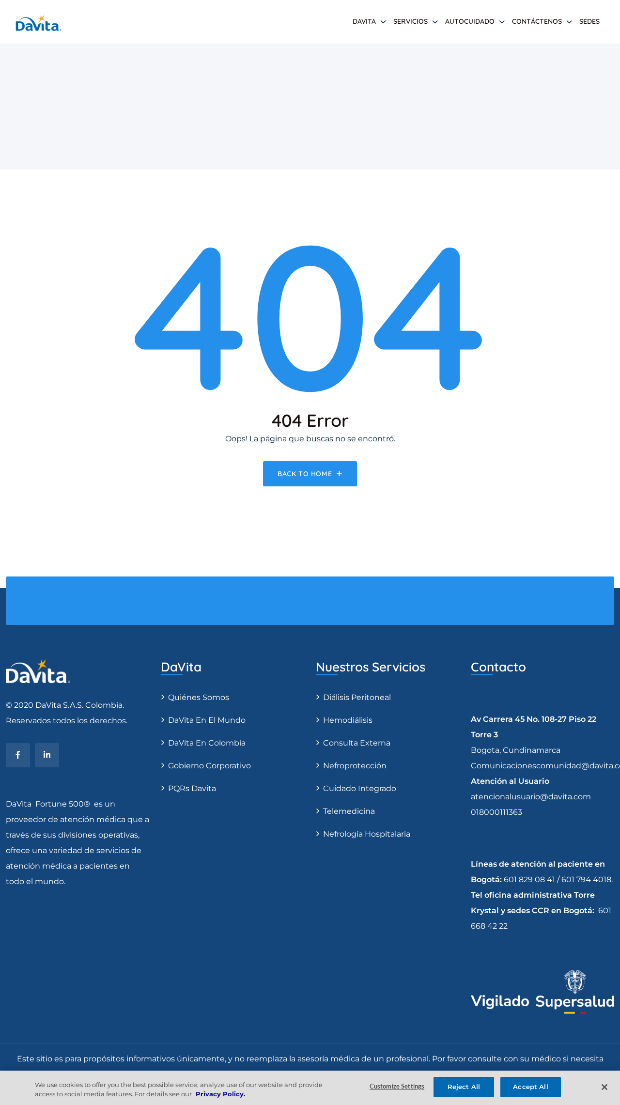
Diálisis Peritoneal (357, 697)
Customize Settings (397, 1087)
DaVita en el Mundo (207, 720)
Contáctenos (537, 21)
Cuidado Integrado (359, 788)
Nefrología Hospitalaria (366, 834)
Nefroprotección (355, 765)
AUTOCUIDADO (470, 21)
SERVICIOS (410, 21)
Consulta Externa (356, 742)
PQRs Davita (192, 788)
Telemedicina (349, 811)
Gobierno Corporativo (209, 765)
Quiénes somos (198, 697)
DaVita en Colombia (207, 742)
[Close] (604, 1087)
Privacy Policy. (220, 1094)
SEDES (589, 21)
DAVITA (364, 21)
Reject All (464, 1086)
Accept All (530, 1086)
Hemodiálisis (347, 720)
